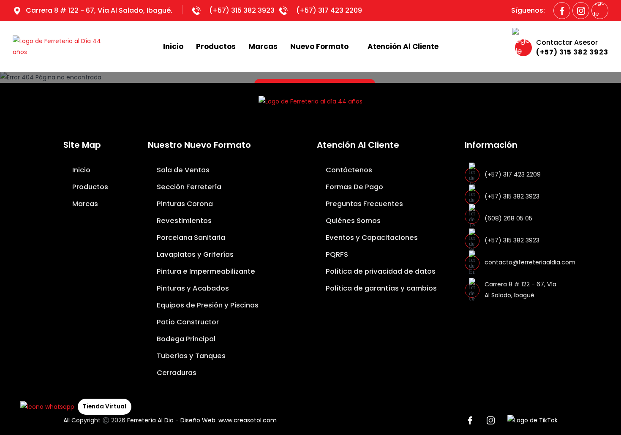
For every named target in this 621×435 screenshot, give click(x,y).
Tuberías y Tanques (190, 356)
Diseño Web (197, 420)
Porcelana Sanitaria (190, 237)
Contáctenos (348, 170)
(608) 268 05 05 (508, 218)
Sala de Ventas (182, 170)
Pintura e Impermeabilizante (205, 271)
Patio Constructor (187, 322)
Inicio (173, 46)
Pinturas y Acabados (192, 288)
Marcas (263, 46)
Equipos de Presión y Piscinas (207, 305)
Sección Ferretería (188, 187)
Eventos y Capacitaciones (371, 237)
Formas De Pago (353, 187)
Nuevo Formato (319, 46)
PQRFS (336, 254)
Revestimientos (183, 221)
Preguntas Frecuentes (363, 204)
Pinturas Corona (184, 204)
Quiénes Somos (352, 221)
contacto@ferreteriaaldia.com (530, 262)
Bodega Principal (185, 339)
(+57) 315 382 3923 (242, 10)
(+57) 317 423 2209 (329, 10)
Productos (216, 46)
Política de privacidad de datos (380, 271)
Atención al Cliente (403, 46)
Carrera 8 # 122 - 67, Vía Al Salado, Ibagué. (99, 10)
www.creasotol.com (247, 420)
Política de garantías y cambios (380, 288)
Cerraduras (175, 373)
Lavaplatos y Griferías (194, 254)
